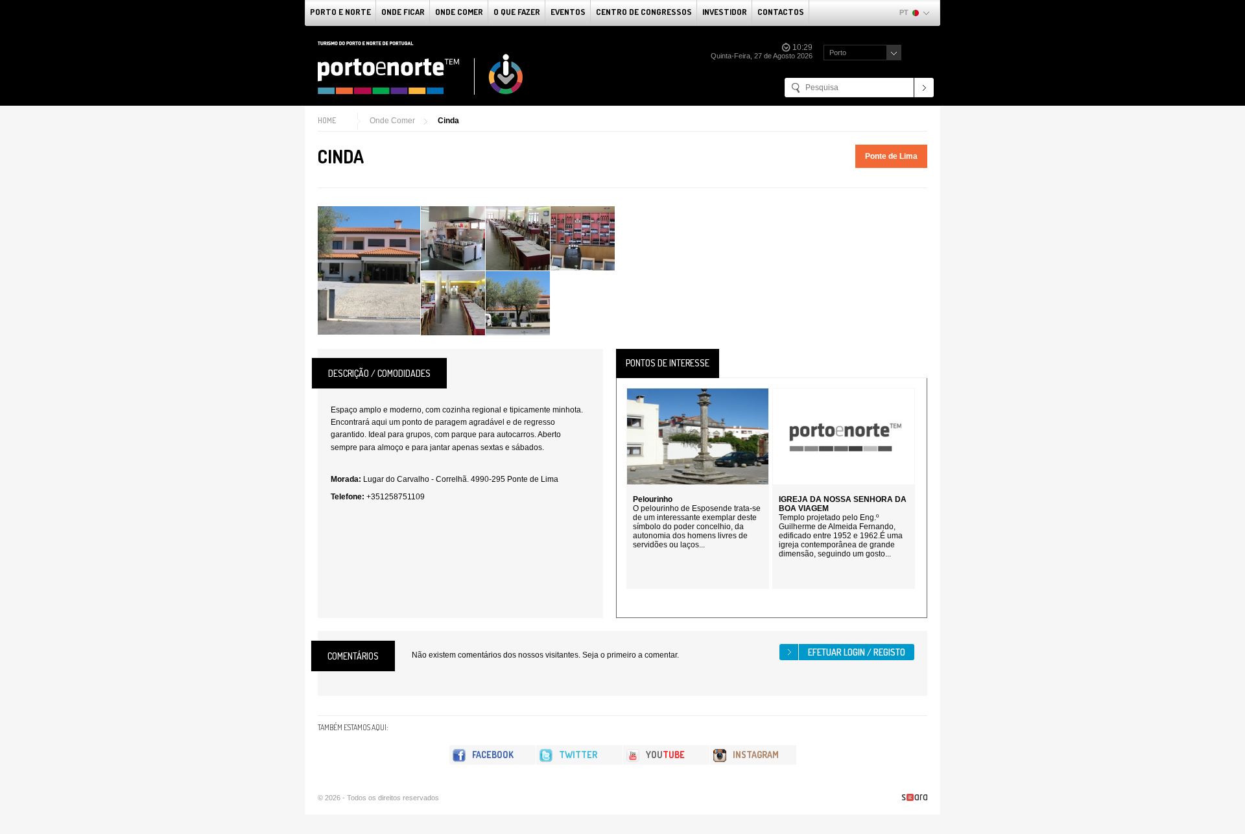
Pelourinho (652, 499)
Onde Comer (459, 11)
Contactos (780, 11)
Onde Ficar (403, 11)
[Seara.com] (914, 797)
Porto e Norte (340, 11)
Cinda (448, 120)
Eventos (568, 11)
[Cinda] (369, 270)
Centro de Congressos (644, 11)
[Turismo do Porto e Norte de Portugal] (421, 68)
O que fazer (516, 11)
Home (327, 120)
